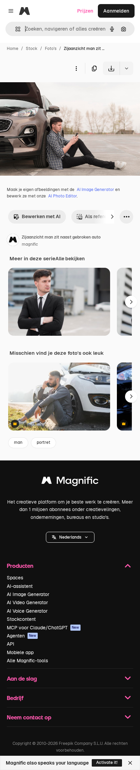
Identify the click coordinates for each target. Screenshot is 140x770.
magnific (30, 244)
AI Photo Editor (62, 196)
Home (12, 48)
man (18, 442)
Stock (31, 48)
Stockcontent (21, 619)
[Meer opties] (76, 68)
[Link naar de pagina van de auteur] (13, 241)
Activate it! (107, 762)
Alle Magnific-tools (27, 661)
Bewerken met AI (41, 216)
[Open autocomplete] (15, 29)
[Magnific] (70, 482)
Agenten (21, 636)
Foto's (50, 48)
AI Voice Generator (27, 611)
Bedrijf (15, 697)
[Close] (130, 763)
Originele (44, 91)
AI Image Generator (95, 189)
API (10, 644)
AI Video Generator (27, 602)
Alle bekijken (70, 259)
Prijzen (85, 11)
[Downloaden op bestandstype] (126, 68)
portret (43, 442)
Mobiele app (20, 652)
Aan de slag (22, 678)
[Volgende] (112, 217)
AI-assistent (20, 586)
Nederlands (70, 537)
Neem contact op (29, 717)
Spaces (15, 578)
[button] (70, 537)
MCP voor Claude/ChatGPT (43, 628)
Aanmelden (116, 11)
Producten (20, 565)
